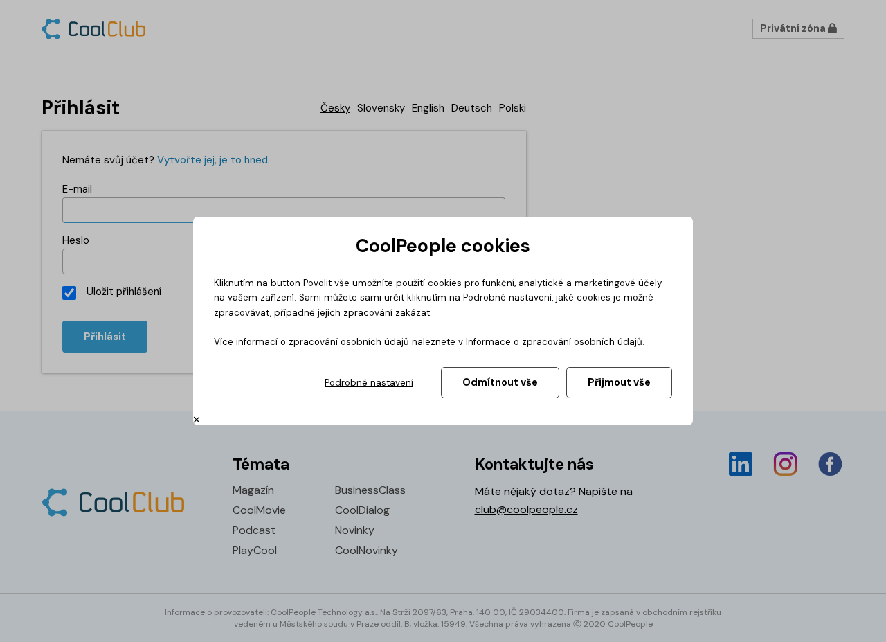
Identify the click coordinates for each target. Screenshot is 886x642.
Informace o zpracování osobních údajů (554, 342)
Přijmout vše (619, 382)
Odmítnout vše (500, 382)
